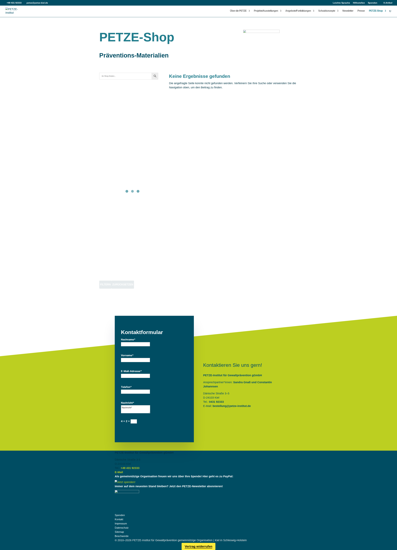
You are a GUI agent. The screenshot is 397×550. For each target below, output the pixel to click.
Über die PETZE (238, 11)
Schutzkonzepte (326, 11)
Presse (361, 11)
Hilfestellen (359, 3)
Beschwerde (122, 536)
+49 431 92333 (130, 468)
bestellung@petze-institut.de (232, 406)
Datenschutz (122, 527)
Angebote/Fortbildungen (298, 11)
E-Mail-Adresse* (131, 371)
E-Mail (119, 472)
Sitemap (119, 532)
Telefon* (126, 386)
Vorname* (127, 355)
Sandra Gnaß (242, 382)
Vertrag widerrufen (198, 546)
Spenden (372, 3)
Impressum (121, 523)
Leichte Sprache (341, 3)
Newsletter (347, 11)
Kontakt (119, 519)
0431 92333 (216, 401)
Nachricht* (127, 402)
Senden (129, 426)
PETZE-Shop (376, 11)
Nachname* (128, 339)
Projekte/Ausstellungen (266, 11)
